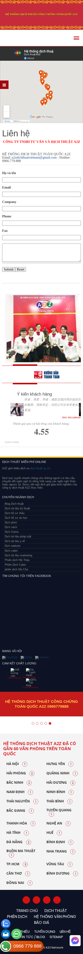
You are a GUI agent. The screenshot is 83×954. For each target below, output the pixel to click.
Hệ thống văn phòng (55, 916)
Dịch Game (12, 531)
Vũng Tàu (58, 864)
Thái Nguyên (21, 801)
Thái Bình (58, 801)
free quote (18, 374)
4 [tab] (45, 723)
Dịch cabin (11, 550)
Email (6, 187)
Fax (5, 231)
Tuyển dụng (44, 931)
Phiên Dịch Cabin (15, 564)
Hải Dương (60, 782)
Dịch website (12, 545)
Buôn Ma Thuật (20, 853)
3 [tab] (41, 723)
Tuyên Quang (59, 812)
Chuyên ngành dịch (18, 497)
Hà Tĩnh (16, 832)
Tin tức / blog (32, 936)
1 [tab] (33, 723)
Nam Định (18, 792)
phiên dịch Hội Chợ (16, 569)
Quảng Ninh (61, 773)
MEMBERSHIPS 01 (9, 449)
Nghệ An (57, 823)
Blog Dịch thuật (14, 503)
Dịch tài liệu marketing (18, 555)
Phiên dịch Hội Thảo (17, 560)
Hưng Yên (58, 764)
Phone (6, 216)
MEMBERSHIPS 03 (37, 449)
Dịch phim (11, 522)
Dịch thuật (55, 910)
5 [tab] (50, 723)
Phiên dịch (17, 916)
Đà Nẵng (17, 842)
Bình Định (58, 842)
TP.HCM (16, 864)
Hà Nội (16, 764)
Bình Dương (61, 873)
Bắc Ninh (18, 782)
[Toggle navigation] (76, 38)
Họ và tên (9, 173)
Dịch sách (11, 527)
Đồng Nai (18, 883)
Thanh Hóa (19, 823)
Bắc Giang (19, 810)
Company (9, 202)
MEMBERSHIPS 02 (24, 449)
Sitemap (56, 936)
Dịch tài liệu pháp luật (18, 536)
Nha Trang (59, 851)
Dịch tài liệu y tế (15, 541)
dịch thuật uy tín (39, 468)
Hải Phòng (19, 773)
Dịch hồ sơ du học (16, 517)
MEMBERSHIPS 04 (53, 449)
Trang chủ (27, 910)
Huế (53, 832)
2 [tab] (37, 723)
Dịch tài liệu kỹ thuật (17, 508)
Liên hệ (65, 931)
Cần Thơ (17, 873)
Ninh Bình (59, 792)
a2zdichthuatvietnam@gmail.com (34, 157)
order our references (50, 374)
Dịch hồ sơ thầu (14, 513)
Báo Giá (41, 922)
